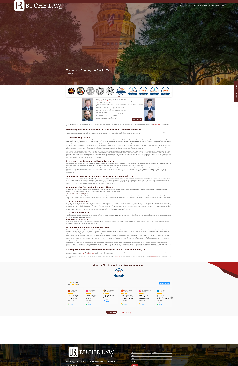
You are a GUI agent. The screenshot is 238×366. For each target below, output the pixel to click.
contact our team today (88, 253)
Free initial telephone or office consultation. (105, 101)
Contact (217, 5)
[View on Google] (69, 291)
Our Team (186, 5)
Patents (97, 102)
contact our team (117, 256)
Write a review (112, 312)
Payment (222, 5)
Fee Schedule (137, 119)
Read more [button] (71, 300)
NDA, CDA (119, 117)
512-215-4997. (153, 256)
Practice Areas (192, 5)
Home (181, 5)
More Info (211, 5)
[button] (66, 298)
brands (122, 147)
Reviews (206, 5)
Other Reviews (126, 312)
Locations (200, 5)
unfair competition (157, 124)
